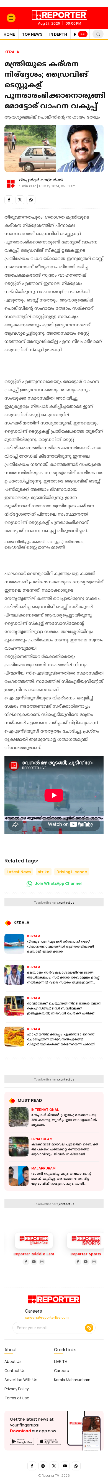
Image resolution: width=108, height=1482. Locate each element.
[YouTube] (30, 1261)
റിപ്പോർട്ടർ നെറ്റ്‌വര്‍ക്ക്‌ (41, 180)
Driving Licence (71, 871)
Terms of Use (16, 1397)
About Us (13, 1361)
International (45, 1109)
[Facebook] (22, 1261)
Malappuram (43, 1168)
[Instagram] (38, 1261)
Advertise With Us (20, 1379)
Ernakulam (41, 1139)
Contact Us (14, 1370)
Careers (61, 1370)
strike (43, 871)
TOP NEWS (32, 34)
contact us (66, 902)
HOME (9, 34)
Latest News (19, 871)
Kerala (11, 51)
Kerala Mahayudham (72, 1379)
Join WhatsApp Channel (58, 883)
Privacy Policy (16, 1388)
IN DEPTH (58, 34)
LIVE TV (60, 1361)
